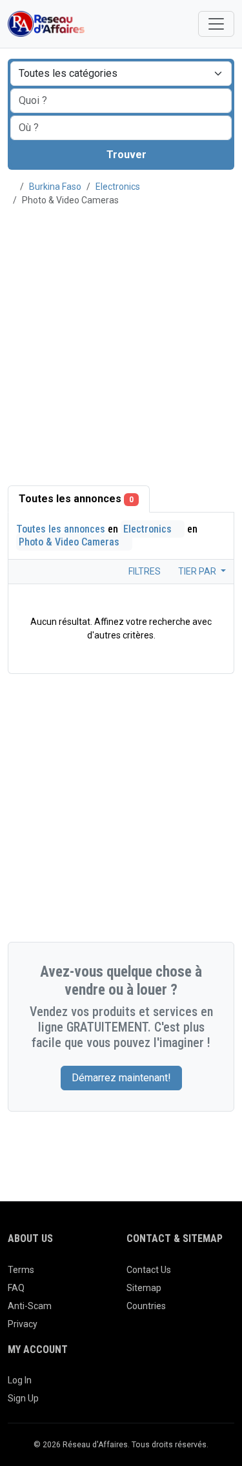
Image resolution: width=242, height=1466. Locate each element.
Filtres (143, 571)
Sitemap (143, 1288)
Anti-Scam (30, 1306)
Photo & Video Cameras (70, 542)
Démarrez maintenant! (121, 1078)
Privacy (22, 1324)
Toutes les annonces (76, 499)
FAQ (16, 1288)
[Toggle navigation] (216, 24)
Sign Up (23, 1398)
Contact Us (148, 1270)
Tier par (198, 571)
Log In (20, 1380)
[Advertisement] (121, 339)
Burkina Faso (55, 186)
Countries (146, 1306)
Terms (21, 1270)
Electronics (118, 186)
